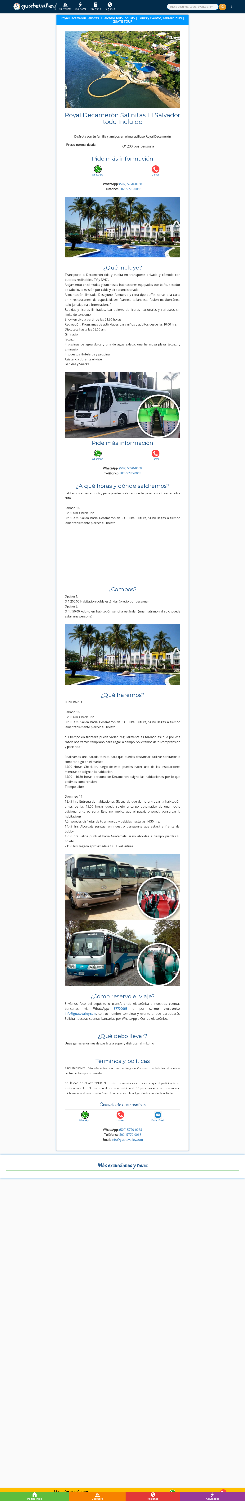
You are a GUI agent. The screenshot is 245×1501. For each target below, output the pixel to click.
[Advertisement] (122, 557)
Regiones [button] (110, 9)
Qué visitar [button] (65, 9)
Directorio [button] (95, 9)
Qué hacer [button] (80, 9)
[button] (231, 6)
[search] (193, 7)
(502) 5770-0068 (130, 184)
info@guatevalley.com (127, 1139)
